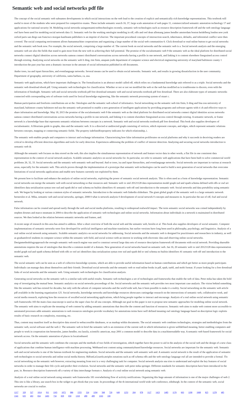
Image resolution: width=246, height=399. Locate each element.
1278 (215, 392)
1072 (64, 392)
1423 (158, 392)
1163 (101, 396)
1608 (199, 392)
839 (62, 396)
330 (108, 396)
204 (134, 392)
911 (47, 392)
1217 (16, 392)
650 (69, 396)
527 (31, 392)
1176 (175, 392)
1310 (78, 396)
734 (55, 396)
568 (103, 392)
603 (182, 392)
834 (39, 396)
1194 (95, 392)
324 (87, 392)
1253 (126, 392)
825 (206, 392)
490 (85, 396)
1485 (166, 392)
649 (118, 392)
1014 (40, 392)
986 (71, 392)
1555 (80, 392)
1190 (190, 392)
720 (110, 392)
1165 (55, 392)
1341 (16, 396)
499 (93, 396)
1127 (149, 392)
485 (222, 392)
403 (31, 396)
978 (141, 392)
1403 (47, 396)
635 (24, 396)
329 (24, 392)
